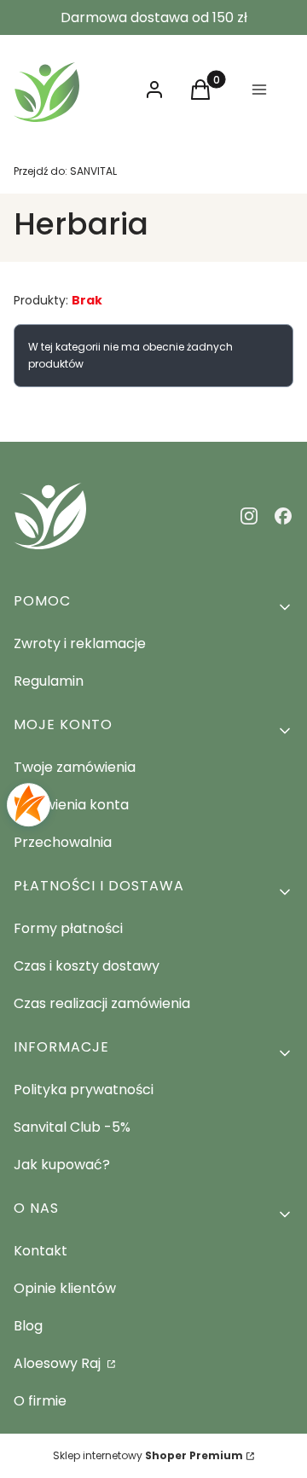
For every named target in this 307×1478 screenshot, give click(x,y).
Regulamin (49, 681)
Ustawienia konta (71, 804)
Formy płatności (68, 928)
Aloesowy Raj (59, 1363)
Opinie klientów (65, 1288)
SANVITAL (65, 171)
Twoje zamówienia (75, 767)
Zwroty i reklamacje (80, 643)
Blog (28, 1326)
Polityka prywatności (84, 1089)
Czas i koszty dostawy (86, 966)
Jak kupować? (62, 1164)
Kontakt (40, 1251)
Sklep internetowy (148, 1455)
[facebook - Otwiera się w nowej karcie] (283, 516)
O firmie (40, 1401)
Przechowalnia (63, 842)
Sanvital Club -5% (72, 1127)
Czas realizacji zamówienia (102, 1003)
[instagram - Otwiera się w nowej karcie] (249, 516)
